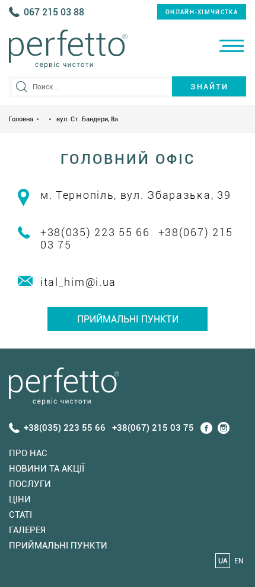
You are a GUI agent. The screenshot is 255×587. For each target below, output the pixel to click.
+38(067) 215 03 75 (153, 427)
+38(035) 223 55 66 (95, 232)
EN (238, 561)
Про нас (28, 453)
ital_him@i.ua (78, 282)
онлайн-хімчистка (201, 12)
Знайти (209, 86)
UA (223, 561)
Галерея (27, 530)
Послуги (30, 484)
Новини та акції (46, 468)
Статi (20, 515)
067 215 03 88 (54, 12)
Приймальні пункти (128, 319)
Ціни (20, 499)
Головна (21, 119)
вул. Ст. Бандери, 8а (87, 119)
